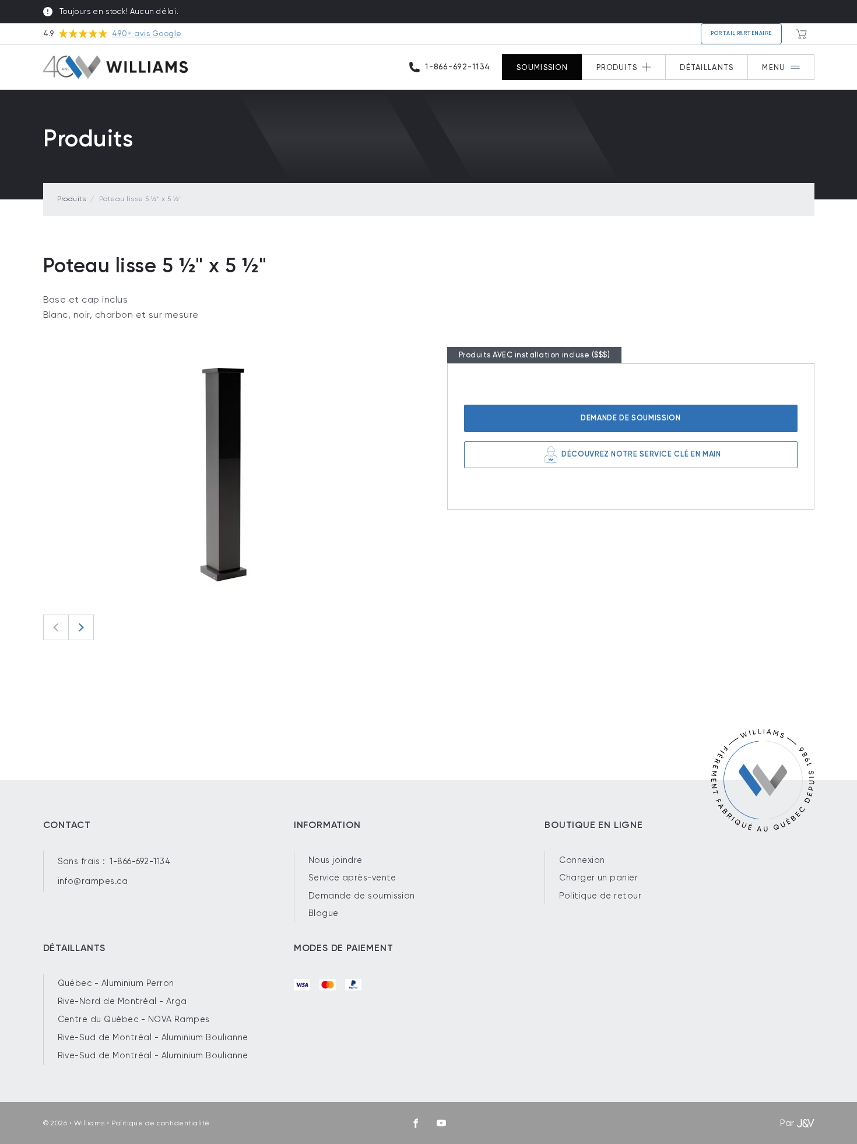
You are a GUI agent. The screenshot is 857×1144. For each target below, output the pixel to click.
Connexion (582, 860)
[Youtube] (441, 1123)
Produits (71, 199)
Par (787, 1122)
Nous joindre (335, 860)
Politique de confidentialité (160, 1123)
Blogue (323, 913)
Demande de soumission (630, 417)
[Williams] (115, 67)
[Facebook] (415, 1123)
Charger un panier (598, 877)
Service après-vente (352, 877)
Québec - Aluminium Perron (116, 983)
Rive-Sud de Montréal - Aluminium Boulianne (153, 1037)
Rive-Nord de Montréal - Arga (122, 1001)
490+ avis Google (147, 33)
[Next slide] (81, 627)
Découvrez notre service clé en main (641, 454)
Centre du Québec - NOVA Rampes (134, 1019)
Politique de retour (600, 895)
